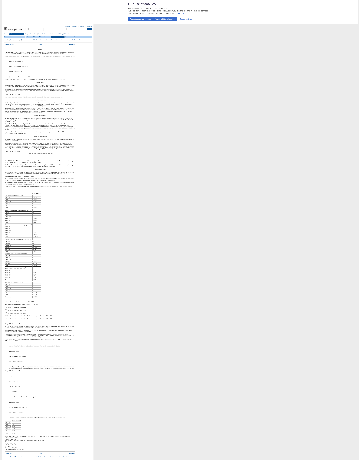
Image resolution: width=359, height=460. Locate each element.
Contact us (89, 26)
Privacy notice (55, 456)
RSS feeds (82, 26)
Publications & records (58, 37)
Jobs (34, 456)
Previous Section (9, 44)
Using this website (41, 456)
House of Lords (21, 37)
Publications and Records (39, 39)
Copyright (49, 456)
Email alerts (74, 26)
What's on (29, 37)
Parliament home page (15, 39)
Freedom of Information (27, 456)
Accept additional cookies (140, 19)
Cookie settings (185, 19)
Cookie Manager (69, 456)
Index (40, 44)
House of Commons (9, 37)
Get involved (53, 34)
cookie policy (180, 13)
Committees (47, 37)
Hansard (48, 39)
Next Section (8, 453)
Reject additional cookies (165, 19)
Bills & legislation (37, 37)
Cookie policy (62, 456)
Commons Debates (55, 39)
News (75, 37)
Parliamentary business (16, 34)
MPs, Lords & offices (31, 34)
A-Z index (6, 456)
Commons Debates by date (67, 39)
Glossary (12, 456)
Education (67, 34)
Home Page (72, 44)
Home (6, 34)
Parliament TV (69, 37)
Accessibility (67, 26)
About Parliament (43, 34)
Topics (80, 37)
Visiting (61, 34)
